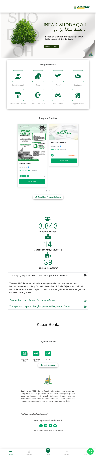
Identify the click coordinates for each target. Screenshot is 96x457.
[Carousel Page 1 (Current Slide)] (46, 191)
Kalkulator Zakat (24, 360)
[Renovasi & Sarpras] (18, 95)
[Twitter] (50, 425)
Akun (85, 454)
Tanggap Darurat (78, 104)
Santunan (77, 85)
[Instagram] (41, 425)
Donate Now (32, 181)
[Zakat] (38, 76)
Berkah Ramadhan (38, 104)
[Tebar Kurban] (58, 95)
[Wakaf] (58, 76)
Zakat (38, 85)
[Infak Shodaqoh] (18, 76)
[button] (3, 34)
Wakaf (58, 85)
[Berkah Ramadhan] (38, 95)
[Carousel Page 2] (49, 191)
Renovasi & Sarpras (18, 104)
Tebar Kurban (58, 104)
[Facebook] (45, 425)
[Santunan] (78, 76)
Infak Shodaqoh (18, 85)
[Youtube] (55, 425)
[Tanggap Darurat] (78, 95)
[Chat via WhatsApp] (90, 451)
